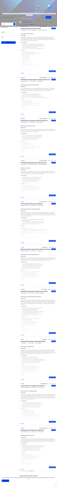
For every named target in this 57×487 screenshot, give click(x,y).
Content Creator (34, 164)
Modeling (41, 81)
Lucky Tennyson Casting (43, 201)
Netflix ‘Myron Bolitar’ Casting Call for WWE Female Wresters (36, 249)
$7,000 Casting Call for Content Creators (31, 28)
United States (24, 164)
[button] (46, 7)
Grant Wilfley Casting (44, 383)
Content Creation (44, 164)
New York (23, 81)
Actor (35, 250)
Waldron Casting (44, 247)
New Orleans (27, 431)
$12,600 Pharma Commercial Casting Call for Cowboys (34, 291)
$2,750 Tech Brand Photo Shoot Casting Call (32, 203)
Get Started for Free (49, 7)
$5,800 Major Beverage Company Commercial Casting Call (35, 79)
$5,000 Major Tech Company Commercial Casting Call (34, 120)
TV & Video (22, 247)
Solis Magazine (44, 339)
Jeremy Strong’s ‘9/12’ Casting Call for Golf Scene (33, 385)
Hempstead (23, 250)
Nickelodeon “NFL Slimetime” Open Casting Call (32, 430)
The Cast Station (44, 289)
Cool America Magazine (43, 77)
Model (35, 81)
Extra (36, 387)
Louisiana (23, 431)
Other (35, 122)
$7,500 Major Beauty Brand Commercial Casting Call (33, 162)
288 (30, 24)
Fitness (41, 122)
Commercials (23, 77)
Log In (49, 6)
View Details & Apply (52, 71)
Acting (42, 250)
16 (23, 24)
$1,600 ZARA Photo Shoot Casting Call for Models (33, 341)
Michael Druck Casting (43, 26)
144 (28, 24)
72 (26, 24)
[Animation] (6, 29)
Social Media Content (24, 26)
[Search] (14, 24)
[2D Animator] (6, 34)
